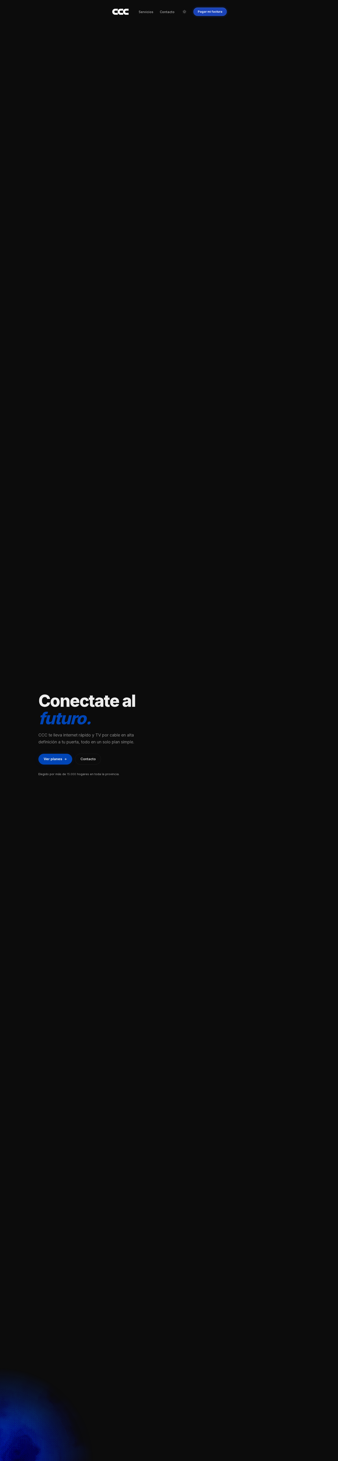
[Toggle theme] (184, 11)
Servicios (146, 12)
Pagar (210, 11)
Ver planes (53, 759)
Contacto (167, 12)
